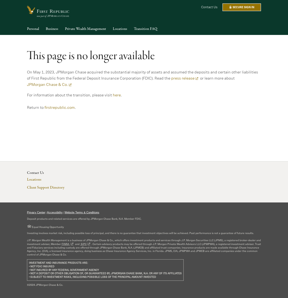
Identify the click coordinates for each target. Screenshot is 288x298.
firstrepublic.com (59, 107)
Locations (120, 29)
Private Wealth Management (85, 29)
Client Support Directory (45, 187)
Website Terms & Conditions (82, 212)
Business (52, 29)
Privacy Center (36, 212)
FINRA (66, 244)
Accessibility (55, 212)
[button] (241, 7)
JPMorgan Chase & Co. (47, 84)
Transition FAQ (145, 29)
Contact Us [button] (209, 7)
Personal (33, 29)
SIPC (83, 244)
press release (183, 78)
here (117, 95)
